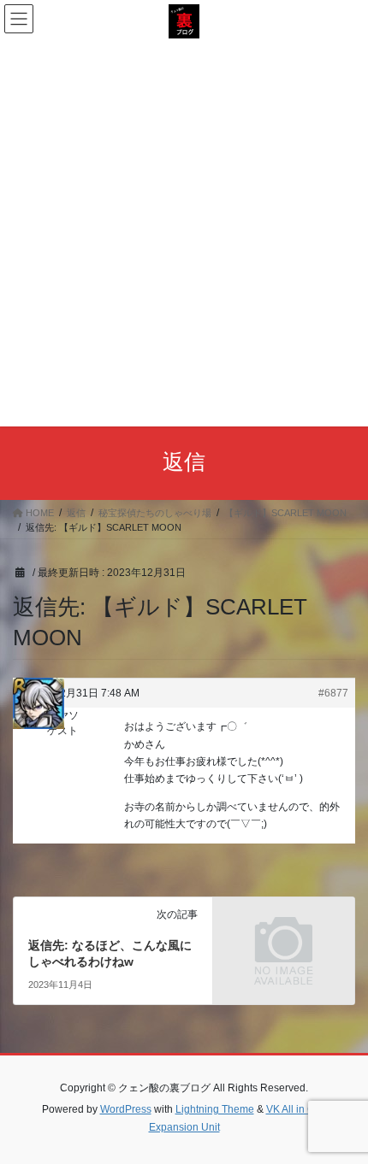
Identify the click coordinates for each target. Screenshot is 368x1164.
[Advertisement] (184, 230)
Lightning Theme (214, 1109)
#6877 (333, 693)
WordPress (125, 1109)
